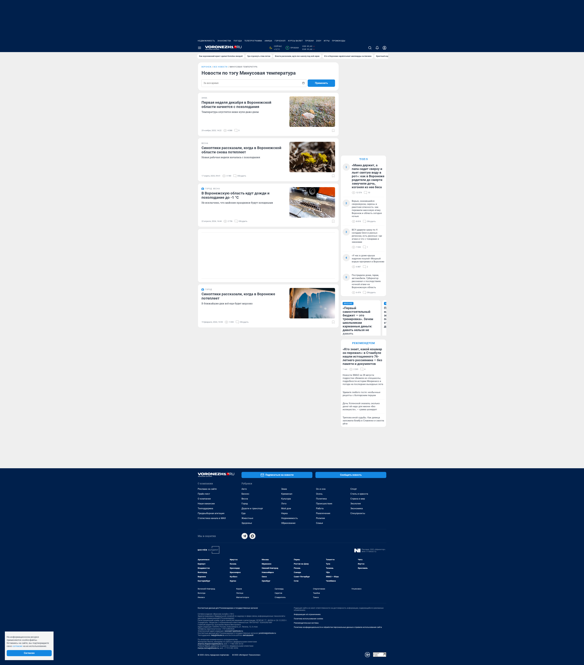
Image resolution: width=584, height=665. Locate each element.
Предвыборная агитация (211, 513)
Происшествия (324, 503)
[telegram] (245, 536)
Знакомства (224, 41)
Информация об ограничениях (307, 614)
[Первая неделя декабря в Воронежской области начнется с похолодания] (312, 111)
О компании (204, 498)
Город (245, 503)
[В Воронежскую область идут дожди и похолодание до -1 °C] (312, 202)
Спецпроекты (357, 513)
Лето (284, 503)
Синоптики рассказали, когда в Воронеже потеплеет (238, 296)
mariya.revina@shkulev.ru (208, 648)
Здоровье (247, 523)
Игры (327, 41)
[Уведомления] (377, 48)
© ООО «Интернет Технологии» (246, 655)
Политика (321, 498)
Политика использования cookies (308, 619)
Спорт (353, 489)
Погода (238, 41)
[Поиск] (370, 48)
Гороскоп (280, 41)
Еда (243, 513)
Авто (244, 489)
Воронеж (206, 67)
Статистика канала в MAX (212, 518)
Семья (319, 523)
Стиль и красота (359, 493)
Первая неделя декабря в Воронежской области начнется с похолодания (236, 104)
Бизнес (245, 493)
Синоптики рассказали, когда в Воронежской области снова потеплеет (241, 150)
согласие (17, 646)
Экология (355, 503)
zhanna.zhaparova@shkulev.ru (210, 644)
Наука (284, 513)
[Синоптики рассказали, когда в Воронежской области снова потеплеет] (312, 157)
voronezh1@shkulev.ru (233, 631)
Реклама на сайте (207, 489)
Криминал (286, 493)
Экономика (356, 508)
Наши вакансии (206, 503)
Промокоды (338, 41)
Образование (288, 523)
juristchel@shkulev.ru (267, 633)
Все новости (221, 67)
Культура (286, 498)
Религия (320, 518)
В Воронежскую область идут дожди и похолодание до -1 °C (235, 195)
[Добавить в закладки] (333, 130)
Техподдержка (205, 508)
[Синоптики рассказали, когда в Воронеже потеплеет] (312, 303)
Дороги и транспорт (252, 508)
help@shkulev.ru (217, 635)
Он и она (320, 489)
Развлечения (323, 513)
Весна (245, 498)
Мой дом (286, 508)
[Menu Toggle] (199, 48)
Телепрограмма (253, 41)
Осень (319, 493)
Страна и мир (357, 498)
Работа (319, 508)
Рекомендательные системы (306, 623)
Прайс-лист (204, 493)
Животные (247, 518)
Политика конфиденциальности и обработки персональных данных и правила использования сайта (338, 627)
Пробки (309, 41)
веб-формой (248, 635)
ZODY (318, 41)
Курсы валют (295, 41)
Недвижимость (206, 41)
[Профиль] (384, 48)
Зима (284, 489)
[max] (252, 536)
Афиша (268, 41)
